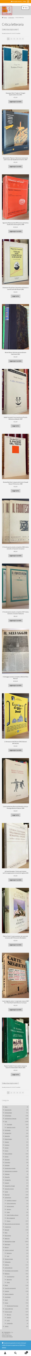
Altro (6, 1107)
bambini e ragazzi (11, 1200)
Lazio (8, 1320)
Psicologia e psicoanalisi (11, 1271)
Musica (7, 1247)
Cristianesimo (10, 1276)
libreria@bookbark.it (17, 1)
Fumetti (7, 1183)
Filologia (7, 1174)
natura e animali (9, 1250)
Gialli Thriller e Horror (12, 1215)
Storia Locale (8, 1311)
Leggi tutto (15, 296)
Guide (6, 1192)
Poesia (8, 1221)
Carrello (24, 1351)
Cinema (7, 1142)
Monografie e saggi (10, 1241)
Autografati (8, 1133)
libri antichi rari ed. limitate (12, 1224)
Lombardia (10, 1323)
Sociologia (8, 1297)
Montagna (7, 1244)
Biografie (7, 1136)
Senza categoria (9, 1294)
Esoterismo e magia (10, 1168)
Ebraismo (9, 1279)
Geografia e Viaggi (10, 1186)
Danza (6, 1151)
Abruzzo (9, 1314)
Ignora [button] (4, 1347)
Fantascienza (10, 1206)
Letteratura (11, 17)
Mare (6, 1232)
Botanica (9, 1253)
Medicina (7, 1238)
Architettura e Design (10, 1118)
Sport (6, 1300)
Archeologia (8, 1115)
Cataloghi (9, 1124)
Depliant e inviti (11, 1127)
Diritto (6, 1156)
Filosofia (7, 1177)
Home (5, 17)
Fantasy (9, 1209)
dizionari (7, 1159)
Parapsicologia (9, 1259)
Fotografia (8, 1180)
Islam (8, 1282)
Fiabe (8, 1212)
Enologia (7, 1165)
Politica (7, 1265)
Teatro (6, 1326)
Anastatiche (8, 1110)
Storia (6, 1303)
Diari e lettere (8, 1153)
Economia (7, 1162)
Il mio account (5, 1353)
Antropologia (8, 1112)
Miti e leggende (11, 1218)
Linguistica (8, 1227)
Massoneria (8, 1235)
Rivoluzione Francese (12, 1306)
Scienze (7, 1291)
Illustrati (7, 1194)
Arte (6, 1121)
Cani (8, 1256)
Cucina (6, 1148)
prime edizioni (8, 1268)
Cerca (15, 1353)
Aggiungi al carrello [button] (15, 101)
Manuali (7, 1230)
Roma (6, 1285)
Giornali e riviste (9, 1189)
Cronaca (7, 1145)
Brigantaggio (8, 1139)
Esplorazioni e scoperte (11, 1171)
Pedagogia (8, 1262)
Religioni (7, 1273)
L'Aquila (9, 1317)
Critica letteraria (11, 1203)
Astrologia (7, 1130)
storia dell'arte (9, 1309)
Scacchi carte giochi (10, 1288)
